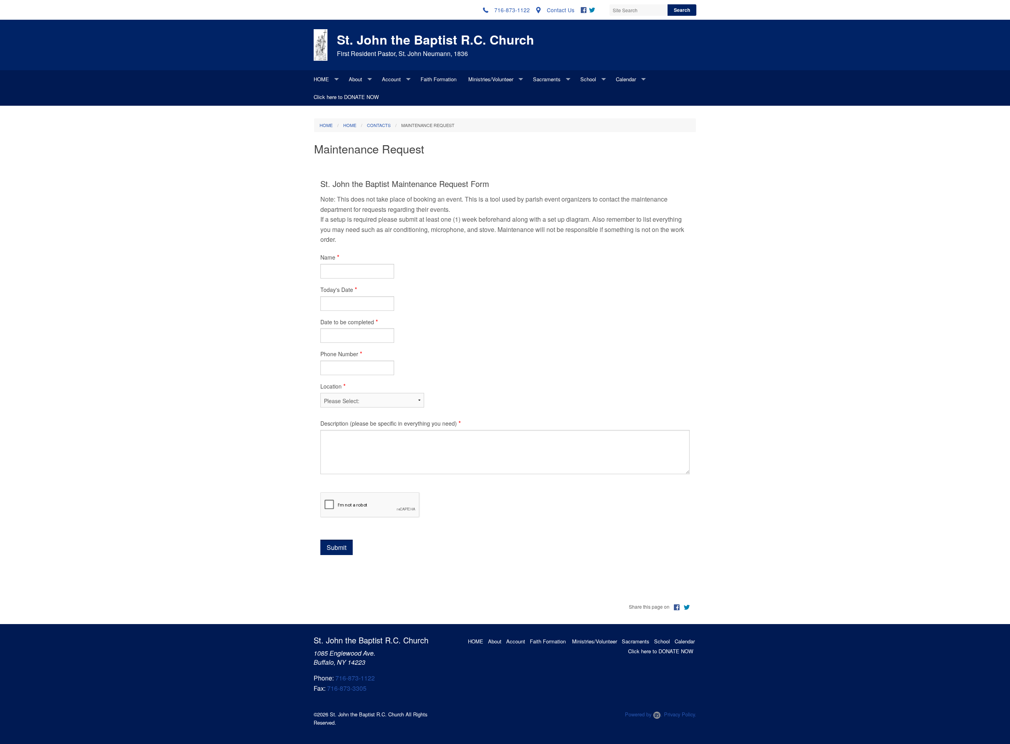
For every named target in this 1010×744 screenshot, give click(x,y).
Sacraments (547, 79)
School (588, 79)
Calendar (626, 79)
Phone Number (339, 354)
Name (327, 257)
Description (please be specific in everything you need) (388, 423)
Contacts (379, 125)
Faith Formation (438, 79)
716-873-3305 (347, 688)
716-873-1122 (355, 677)
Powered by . (643, 714)
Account (391, 79)
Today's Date (336, 289)
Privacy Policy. (680, 714)
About (355, 79)
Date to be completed (347, 322)
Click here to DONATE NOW (346, 97)
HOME (321, 79)
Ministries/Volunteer (490, 79)
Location (331, 386)
